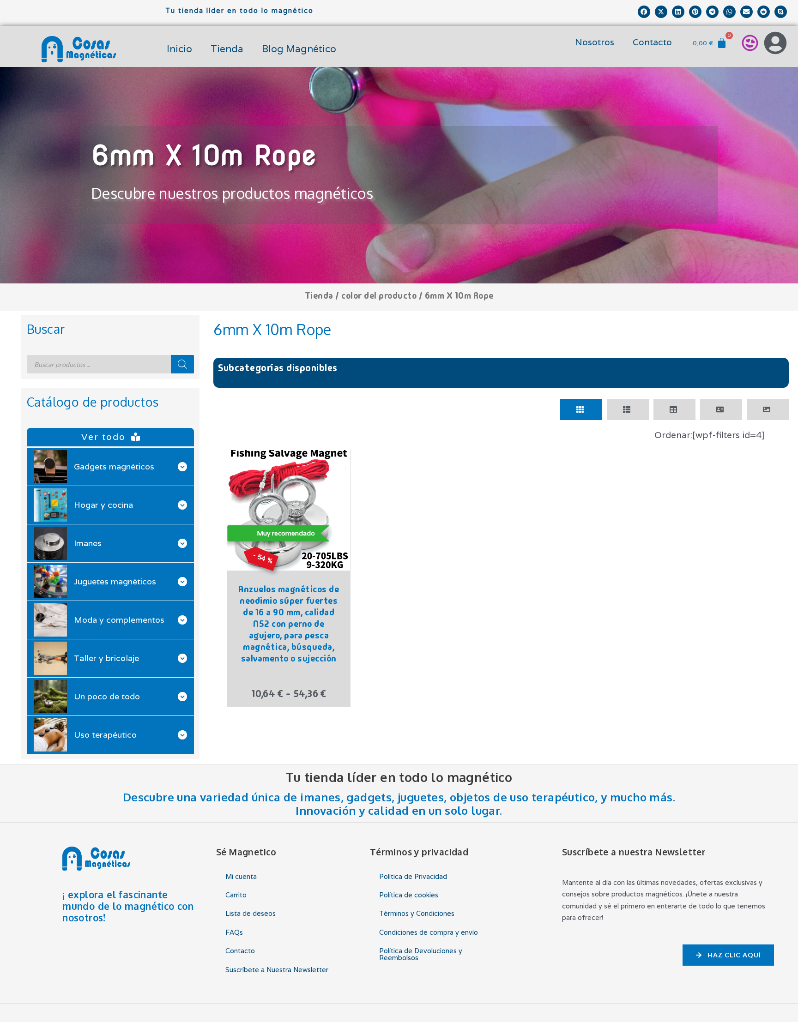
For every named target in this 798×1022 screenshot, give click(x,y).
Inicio (179, 48)
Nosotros (594, 42)
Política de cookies (408, 894)
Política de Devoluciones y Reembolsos (420, 954)
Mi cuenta (241, 876)
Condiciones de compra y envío (428, 932)
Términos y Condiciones (416, 913)
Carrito (236, 894)
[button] (644, 12)
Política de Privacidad (413, 876)
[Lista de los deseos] (750, 43)
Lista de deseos (250, 913)
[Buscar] (182, 364)
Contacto (652, 42)
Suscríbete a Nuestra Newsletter (276, 969)
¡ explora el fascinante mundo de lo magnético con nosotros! (127, 906)
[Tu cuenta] (775, 42)
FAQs (234, 932)
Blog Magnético (299, 48)
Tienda (227, 48)
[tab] (581, 409)
